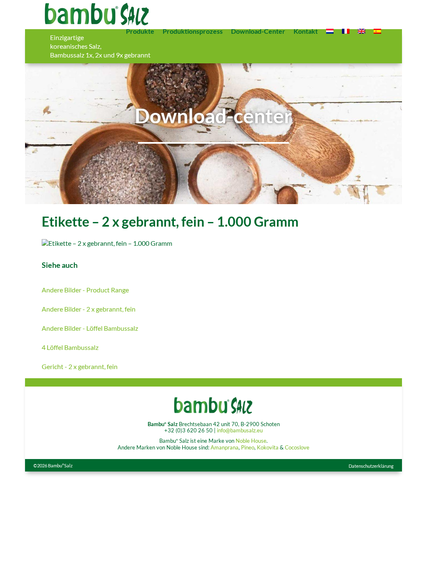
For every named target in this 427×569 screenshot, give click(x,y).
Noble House (251, 440)
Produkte (140, 31)
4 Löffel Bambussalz (70, 347)
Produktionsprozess (193, 31)
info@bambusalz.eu (240, 430)
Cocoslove (297, 447)
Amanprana (225, 447)
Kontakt (306, 31)
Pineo (247, 447)
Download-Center (258, 31)
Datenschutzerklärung (371, 466)
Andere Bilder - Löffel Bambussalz (90, 328)
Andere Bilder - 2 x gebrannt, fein (89, 309)
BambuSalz (60, 465)
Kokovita (268, 447)
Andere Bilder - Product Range (85, 290)
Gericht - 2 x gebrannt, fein (80, 366)
